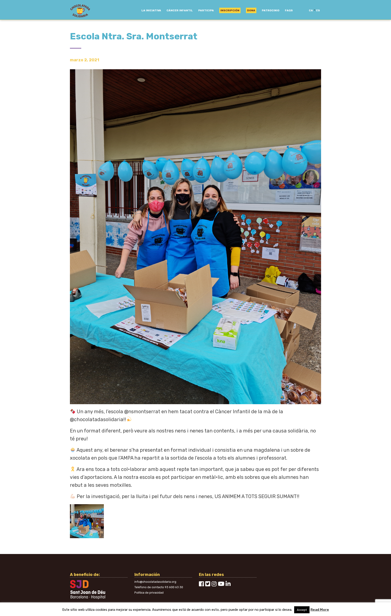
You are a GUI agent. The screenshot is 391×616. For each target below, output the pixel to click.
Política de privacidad (149, 592)
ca (311, 10)
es (318, 10)
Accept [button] (302, 609)
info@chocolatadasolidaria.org (155, 581)
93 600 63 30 (174, 587)
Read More (319, 610)
